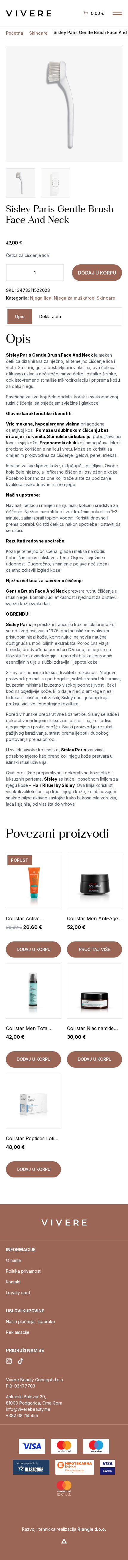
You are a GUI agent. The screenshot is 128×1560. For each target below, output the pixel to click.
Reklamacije (17, 1332)
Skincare (38, 33)
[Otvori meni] (117, 13)
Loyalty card (18, 1292)
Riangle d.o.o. (91, 1529)
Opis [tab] (19, 316)
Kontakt (13, 1281)
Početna (14, 33)
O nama (13, 1260)
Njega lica (40, 297)
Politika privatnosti (23, 1271)
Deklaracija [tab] (50, 316)
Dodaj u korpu (97, 273)
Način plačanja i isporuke (30, 1321)
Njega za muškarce (74, 297)
